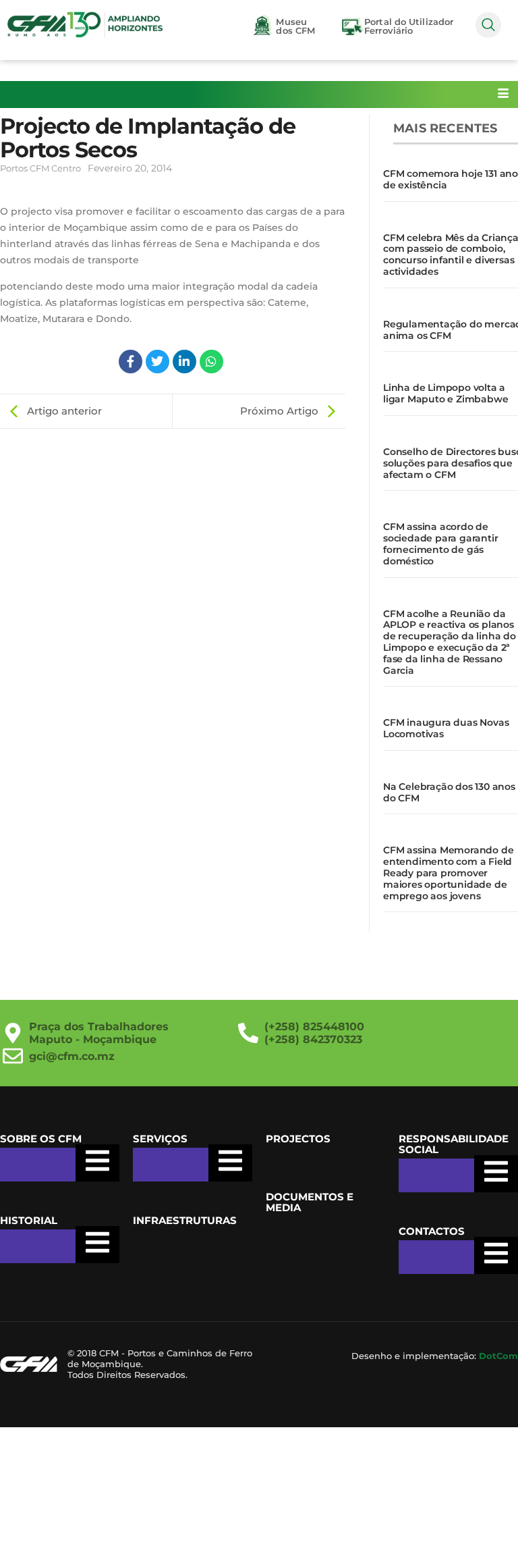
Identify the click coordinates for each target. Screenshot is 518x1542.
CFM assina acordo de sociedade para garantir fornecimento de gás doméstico (440, 543)
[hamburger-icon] (503, 94)
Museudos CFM (295, 26)
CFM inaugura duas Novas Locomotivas (446, 728)
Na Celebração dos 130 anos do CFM (449, 792)
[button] (488, 25)
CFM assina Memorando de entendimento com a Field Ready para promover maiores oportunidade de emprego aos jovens (448, 872)
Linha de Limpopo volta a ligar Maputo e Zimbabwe (445, 393)
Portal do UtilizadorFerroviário (408, 26)
